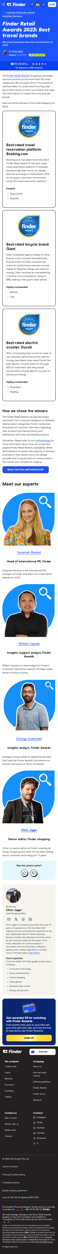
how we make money (44, 1242)
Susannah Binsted (29, 552)
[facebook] (23, 919)
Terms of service (10, 1167)
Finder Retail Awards (18, 76)
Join (52, 4)
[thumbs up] (24, 873)
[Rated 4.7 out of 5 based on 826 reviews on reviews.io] (19, 63)
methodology (42, 440)
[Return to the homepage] (16, 4)
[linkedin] (30, 919)
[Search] (31, 4)
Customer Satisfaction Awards (20, 13)
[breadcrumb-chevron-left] (4, 12)
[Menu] (3, 4)
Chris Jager (14, 910)
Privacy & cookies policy (13, 1175)
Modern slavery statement (14, 1191)
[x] (16, 919)
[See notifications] (43, 4)
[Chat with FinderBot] (37, 4)
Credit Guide (21, 1240)
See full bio (34, 953)
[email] (9, 919)
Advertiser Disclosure (38, 1240)
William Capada (29, 643)
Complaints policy (10, 1183)
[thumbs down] (33, 873)
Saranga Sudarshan (29, 738)
